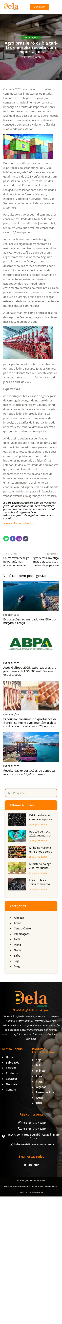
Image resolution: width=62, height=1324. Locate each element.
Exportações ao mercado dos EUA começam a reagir (29, 621)
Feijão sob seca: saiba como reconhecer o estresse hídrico (40, 886)
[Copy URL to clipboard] (25, 538)
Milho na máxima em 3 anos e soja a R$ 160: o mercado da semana (40, 853)
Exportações (31, 37)
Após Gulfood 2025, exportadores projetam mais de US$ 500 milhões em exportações (30, 671)
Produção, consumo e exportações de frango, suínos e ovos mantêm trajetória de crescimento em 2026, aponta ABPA (30, 724)
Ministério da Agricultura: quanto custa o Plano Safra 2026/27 (41, 870)
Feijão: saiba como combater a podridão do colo (40, 819)
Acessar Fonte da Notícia (18, 523)
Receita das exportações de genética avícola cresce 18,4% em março (29, 772)
